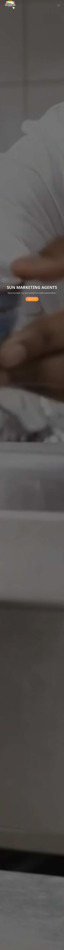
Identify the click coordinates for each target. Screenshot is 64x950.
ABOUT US (32, 299)
